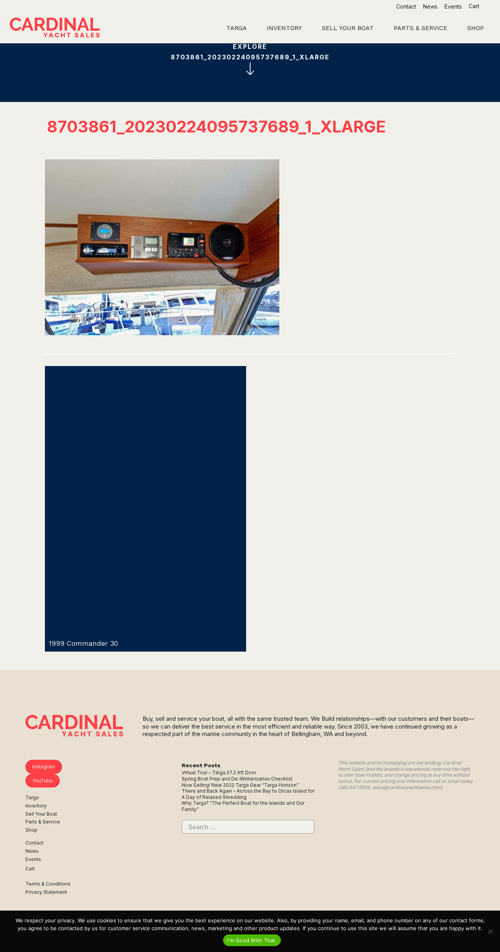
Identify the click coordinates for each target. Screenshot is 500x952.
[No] (490, 931)
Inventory (36, 806)
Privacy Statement (46, 892)
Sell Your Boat (41, 814)
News (430, 6)
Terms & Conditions (48, 884)
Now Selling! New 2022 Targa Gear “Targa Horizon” (240, 785)
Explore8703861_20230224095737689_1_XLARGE (250, 52)
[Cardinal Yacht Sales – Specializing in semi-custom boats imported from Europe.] (55, 28)
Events (453, 6)
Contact (406, 6)
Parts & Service (42, 822)
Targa (32, 797)
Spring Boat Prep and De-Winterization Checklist (237, 779)
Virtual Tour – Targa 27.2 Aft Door (219, 772)
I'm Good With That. (252, 940)
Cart (475, 6)
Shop (31, 830)
